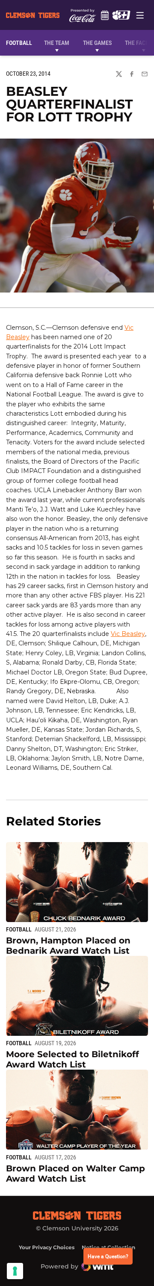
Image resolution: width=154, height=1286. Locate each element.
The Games (97, 42)
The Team (56, 42)
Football (19, 929)
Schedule (104, 15)
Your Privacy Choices (46, 1247)
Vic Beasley (128, 634)
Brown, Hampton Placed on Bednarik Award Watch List (68, 945)
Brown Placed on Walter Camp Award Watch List (75, 1173)
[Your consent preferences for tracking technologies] (15, 1271)
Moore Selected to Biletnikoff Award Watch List (72, 1059)
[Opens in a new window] (121, 15)
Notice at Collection (108, 1247)
